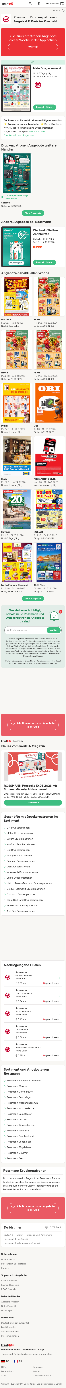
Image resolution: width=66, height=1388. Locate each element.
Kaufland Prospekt (10, 1285)
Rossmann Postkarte (18, 1130)
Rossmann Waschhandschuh (22, 1102)
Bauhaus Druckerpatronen (21, 861)
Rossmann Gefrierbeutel (20, 1091)
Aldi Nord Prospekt (10, 1301)
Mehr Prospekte (33, 213)
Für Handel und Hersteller (13, 1263)
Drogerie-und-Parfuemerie (39, 1235)
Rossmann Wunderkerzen (21, 1125)
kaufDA (7, 1235)
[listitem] (16, 180)
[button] (33, 86)
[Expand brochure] (16, 88)
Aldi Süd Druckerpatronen (21, 911)
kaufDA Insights (8, 1327)
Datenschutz (7, 1371)
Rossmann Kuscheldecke (20, 1108)
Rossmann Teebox (17, 1158)
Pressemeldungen (10, 1336)
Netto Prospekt (8, 1306)
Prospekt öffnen (44, 107)
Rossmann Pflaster (17, 1086)
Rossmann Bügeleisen (19, 1147)
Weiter (54, 630)
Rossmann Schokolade (19, 1141)
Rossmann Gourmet (17, 1152)
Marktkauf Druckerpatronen (22, 905)
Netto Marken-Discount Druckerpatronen (29, 883)
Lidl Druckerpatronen (18, 849)
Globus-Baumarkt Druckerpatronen (26, 888)
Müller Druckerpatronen (20, 833)
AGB (3, 1375)
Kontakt (37, 1371)
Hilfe (3, 1367)
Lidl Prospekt (7, 1310)
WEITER (33, 47)
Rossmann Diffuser (17, 1119)
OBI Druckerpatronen (18, 866)
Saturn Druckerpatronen (20, 838)
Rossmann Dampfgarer (19, 1113)
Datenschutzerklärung (32, 656)
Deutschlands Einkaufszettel (15, 1323)
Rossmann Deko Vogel (19, 1097)
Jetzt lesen (33, 802)
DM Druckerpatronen (18, 827)
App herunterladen (10, 1331)
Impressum (38, 1367)
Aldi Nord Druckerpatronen (21, 894)
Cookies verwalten (42, 1375)
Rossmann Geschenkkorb (20, 1136)
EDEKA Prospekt (9, 1280)
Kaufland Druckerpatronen (21, 844)
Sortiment (23, 1239)
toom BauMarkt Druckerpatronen (25, 899)
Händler (19, 1235)
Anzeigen (57, 10)
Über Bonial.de (8, 1259)
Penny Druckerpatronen (20, 855)
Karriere (5, 1268)
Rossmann (9, 1239)
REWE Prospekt (8, 1289)
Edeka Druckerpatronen (19, 877)
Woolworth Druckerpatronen (22, 872)
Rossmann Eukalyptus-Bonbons (24, 1080)
